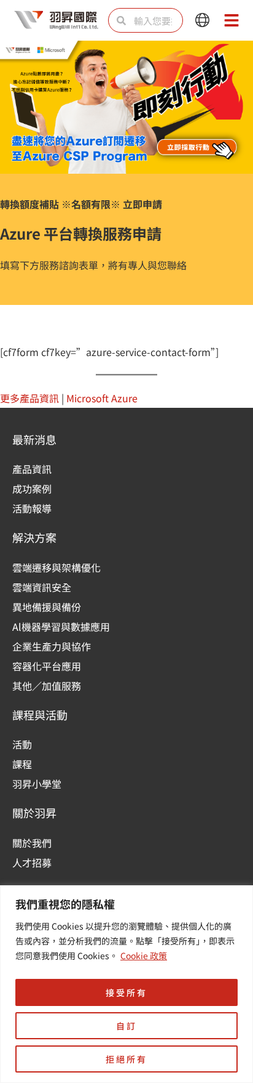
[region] (126, 984)
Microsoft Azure (102, 398)
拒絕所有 (126, 1059)
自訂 (126, 1026)
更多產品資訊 (29, 398)
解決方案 (34, 537)
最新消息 (34, 439)
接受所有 (126, 992)
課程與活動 (40, 715)
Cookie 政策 (143, 955)
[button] (202, 20)
